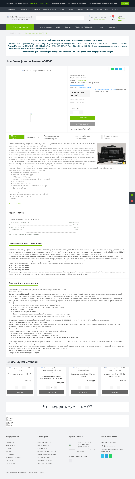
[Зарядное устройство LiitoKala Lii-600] (83, 369)
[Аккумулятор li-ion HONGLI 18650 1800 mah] (115, 369)
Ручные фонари (43, 445)
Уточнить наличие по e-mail (105, 89)
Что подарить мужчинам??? (67, 406)
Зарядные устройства (45, 457)
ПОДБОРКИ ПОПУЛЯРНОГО (85, 27)
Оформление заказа (49, 9)
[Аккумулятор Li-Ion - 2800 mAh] (20, 369)
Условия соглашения (13, 457)
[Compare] (126, 69)
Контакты (114, 9)
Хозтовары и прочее (44, 464)
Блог (101, 27)
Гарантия (80, 9)
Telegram (106, 456)
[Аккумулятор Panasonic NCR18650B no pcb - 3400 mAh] (51, 370)
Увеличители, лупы (44, 461)
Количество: (74, 109)
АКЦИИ (58, 27)
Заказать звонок (99, 19)
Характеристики (32, 137)
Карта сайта (10, 464)
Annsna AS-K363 (15, 204)
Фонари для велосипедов (46, 451)
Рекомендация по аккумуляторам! (51, 137)
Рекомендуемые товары (111, 137)
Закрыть (125, 3)
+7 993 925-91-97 (103, 92)
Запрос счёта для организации (83, 137)
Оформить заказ (121, 19)
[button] (132, 201)
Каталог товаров (45, 27)
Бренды (68, 27)
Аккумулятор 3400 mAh (20, 265)
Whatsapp (110, 456)
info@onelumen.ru (108, 446)
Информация (112, 27)
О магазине (36, 9)
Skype (102, 456)
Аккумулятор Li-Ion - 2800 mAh (20, 374)
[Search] (82, 18)
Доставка (70, 9)
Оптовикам (89, 9)
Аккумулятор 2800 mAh (20, 267)
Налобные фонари (44, 442)
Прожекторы (42, 448)
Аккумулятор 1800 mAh (20, 270)
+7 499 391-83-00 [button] (108, 442)
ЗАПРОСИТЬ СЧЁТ (102, 9)
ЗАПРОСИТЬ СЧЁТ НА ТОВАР (39, 3)
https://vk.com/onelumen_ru (70, 460)
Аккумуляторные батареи (46, 454)
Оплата (61, 9)
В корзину (82, 118)
